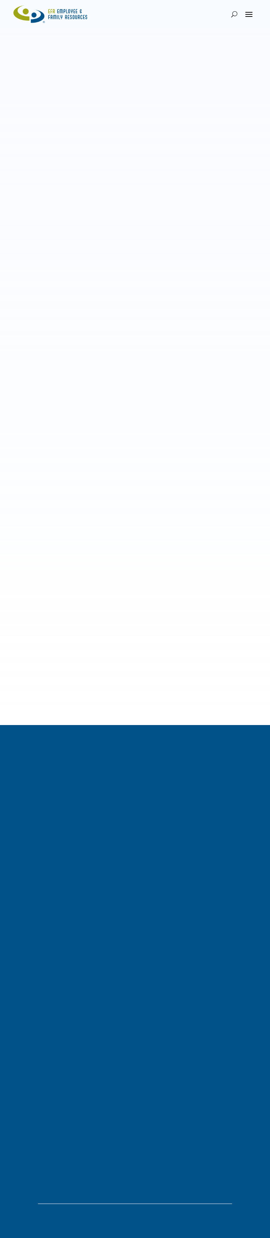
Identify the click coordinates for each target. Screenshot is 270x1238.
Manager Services (33, 811)
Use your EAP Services (57, 1117)
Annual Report (29, 964)
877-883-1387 (29, 1030)
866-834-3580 (29, 1159)
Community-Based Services (44, 861)
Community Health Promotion (46, 888)
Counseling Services (36, 907)
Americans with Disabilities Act (104, 491)
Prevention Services (35, 870)
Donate (21, 973)
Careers (22, 945)
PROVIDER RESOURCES (54, 1181)
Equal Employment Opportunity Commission (107, 349)
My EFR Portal (29, 793)
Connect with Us (46, 1053)
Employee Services (34, 802)
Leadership (25, 954)
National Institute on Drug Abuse (70, 292)
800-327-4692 (29, 1095)
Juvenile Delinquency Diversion (48, 879)
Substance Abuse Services (42, 898)
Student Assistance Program (44, 916)
